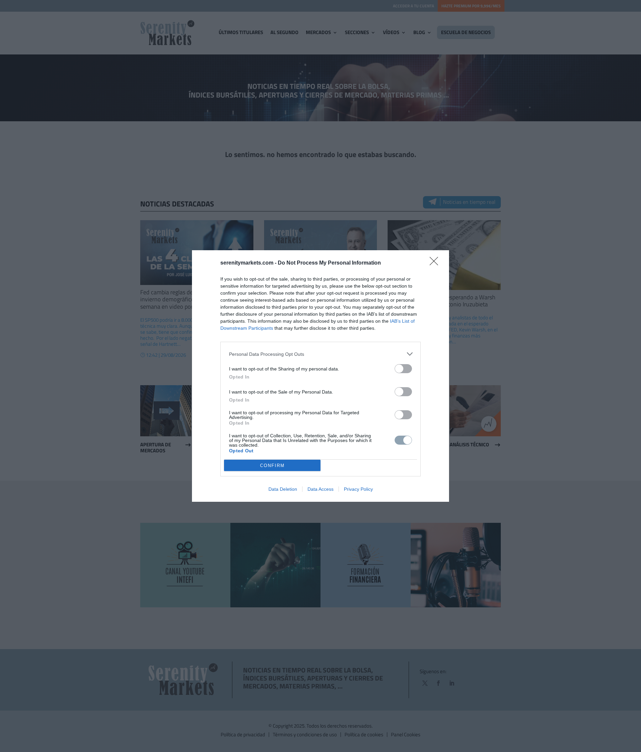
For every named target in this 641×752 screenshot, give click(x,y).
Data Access (320, 489)
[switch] (403, 368)
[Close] (436, 263)
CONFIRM (272, 465)
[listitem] (320, 353)
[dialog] (320, 376)
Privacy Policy (358, 489)
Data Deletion (282, 489)
